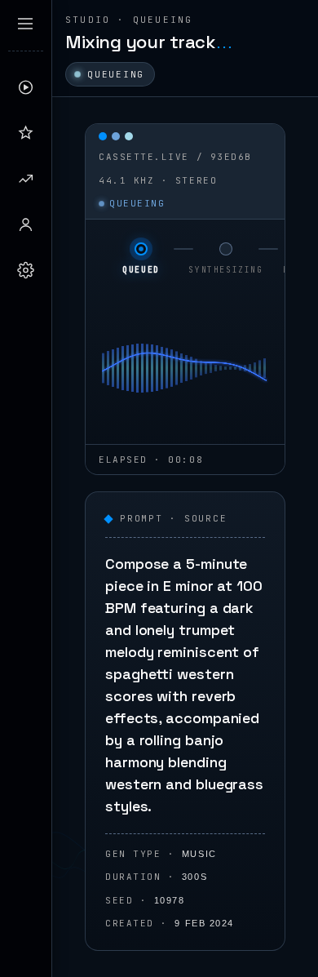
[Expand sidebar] (25, 23)
